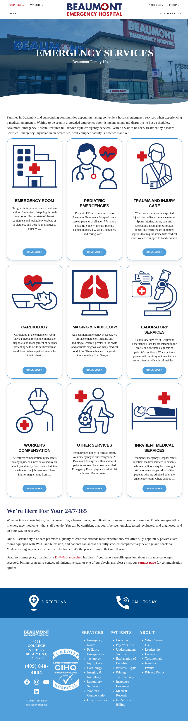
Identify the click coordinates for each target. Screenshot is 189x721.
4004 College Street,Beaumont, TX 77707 (37, 650)
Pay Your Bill (125, 645)
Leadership (152, 649)
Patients (121, 632)
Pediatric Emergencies (94, 203)
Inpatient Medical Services (154, 448)
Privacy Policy (155, 672)
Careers (150, 654)
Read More (36, 253)
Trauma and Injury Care (154, 203)
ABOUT (147, 632)
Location (122, 640)
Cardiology (34, 327)
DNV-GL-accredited (68, 557)
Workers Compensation (34, 448)
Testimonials (153, 658)
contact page (147, 562)
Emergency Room (34, 200)
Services (92, 632)
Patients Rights (126, 668)
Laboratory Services (154, 330)
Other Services (94, 445)
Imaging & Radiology (94, 327)
